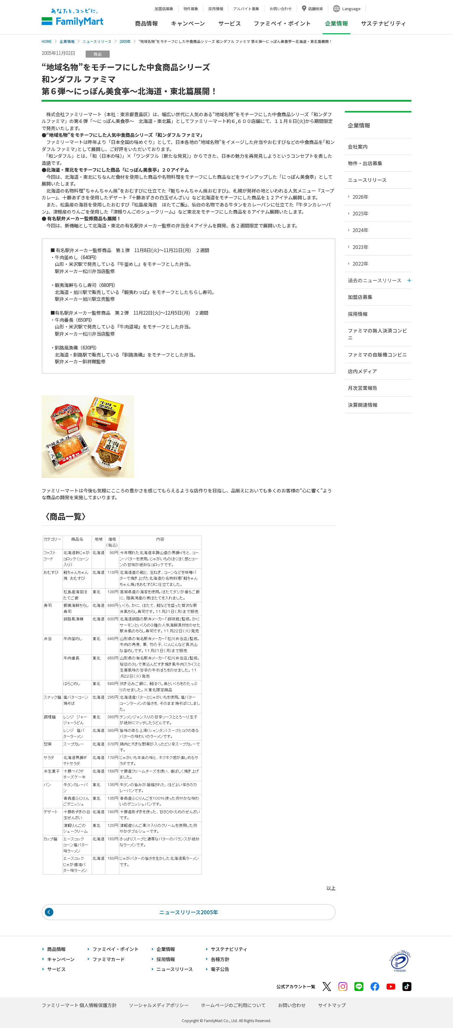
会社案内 (358, 146)
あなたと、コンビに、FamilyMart (72, 17)
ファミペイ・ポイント (282, 23)
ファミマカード (108, 959)
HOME (47, 41)
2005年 (125, 41)
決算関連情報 (362, 404)
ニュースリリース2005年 (188, 912)
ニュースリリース (97, 41)
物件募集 (190, 8)
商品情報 (146, 23)
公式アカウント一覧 (295, 986)
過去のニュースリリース (375, 280)
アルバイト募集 (246, 8)
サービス (229, 23)
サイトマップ (332, 1005)
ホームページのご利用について (233, 1005)
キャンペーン (188, 23)
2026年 (361, 196)
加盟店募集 (164, 8)
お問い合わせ (281, 8)
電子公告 (220, 969)
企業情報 (67, 41)
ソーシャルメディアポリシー (159, 1005)
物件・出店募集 (365, 163)
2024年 (361, 229)
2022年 (361, 263)
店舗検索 (315, 8)
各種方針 (220, 959)
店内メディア (362, 371)
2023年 (361, 246)
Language (351, 8)
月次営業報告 (362, 387)
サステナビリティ (384, 23)
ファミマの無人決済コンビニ (377, 334)
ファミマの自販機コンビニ (377, 354)
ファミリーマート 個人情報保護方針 (79, 1005)
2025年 (361, 213)
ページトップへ (433, 1008)
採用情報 (215, 8)
